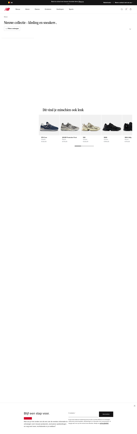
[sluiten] (134, 406)
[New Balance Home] (8, 9)
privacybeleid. (104, 423)
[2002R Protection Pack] (70, 125)
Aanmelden (106, 414)
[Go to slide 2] (68, 4)
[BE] (7, 2)
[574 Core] (49, 125)
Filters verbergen (13, 28)
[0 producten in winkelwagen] (130, 9)
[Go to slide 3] (69, 4)
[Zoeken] (121, 9)
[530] (91, 125)
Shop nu (81, 1)
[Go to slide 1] (67, 4)
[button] (126, 9)
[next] (126, 126)
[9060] (111, 125)
